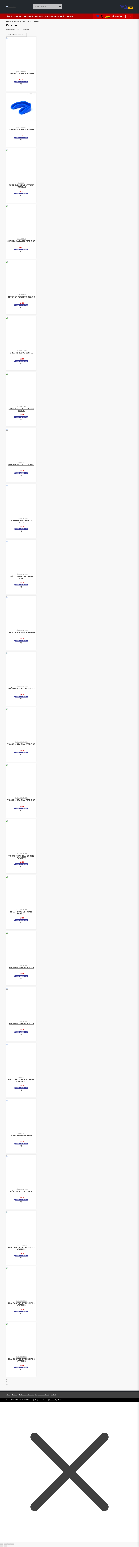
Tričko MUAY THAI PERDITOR (21, 744)
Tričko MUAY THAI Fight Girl (21, 577)
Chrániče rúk (21, 239)
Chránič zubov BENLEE (21, 353)
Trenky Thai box (21, 1245)
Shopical (52, 1400)
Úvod (9, 16)
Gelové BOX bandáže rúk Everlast (21, 1081)
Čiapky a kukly (21, 294)
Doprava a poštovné (54, 16)
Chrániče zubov (21, 71)
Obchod (17, 16)
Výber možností (21, 193)
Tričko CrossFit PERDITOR (21, 688)
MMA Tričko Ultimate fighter (21, 913)
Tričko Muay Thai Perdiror (21, 632)
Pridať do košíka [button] (21, 82)
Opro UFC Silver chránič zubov (21, 410)
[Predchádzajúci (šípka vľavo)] (1, 1546)
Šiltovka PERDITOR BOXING (21, 297)
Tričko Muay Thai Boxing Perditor (21, 857)
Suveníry (21, 183)
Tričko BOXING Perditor (21, 968)
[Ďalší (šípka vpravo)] (5, 1546)
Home (8, 21)
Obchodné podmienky (33, 16)
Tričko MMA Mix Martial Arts (21, 522)
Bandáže (21, 462)
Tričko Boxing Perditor (21, 1024)
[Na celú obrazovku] (5, 1544)
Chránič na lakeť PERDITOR (21, 241)
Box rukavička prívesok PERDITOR (21, 186)
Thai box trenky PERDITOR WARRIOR (21, 1248)
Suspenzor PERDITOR (21, 1135)
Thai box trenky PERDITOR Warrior (21, 1304)
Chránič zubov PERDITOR (21, 73)
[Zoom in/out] (1, 1544)
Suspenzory (21, 1133)
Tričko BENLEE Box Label (21, 1191)
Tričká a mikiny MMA (21, 518)
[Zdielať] (9, 1544)
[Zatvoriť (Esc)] (12, 1544)
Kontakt (70, 16)
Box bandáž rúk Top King (21, 465)
